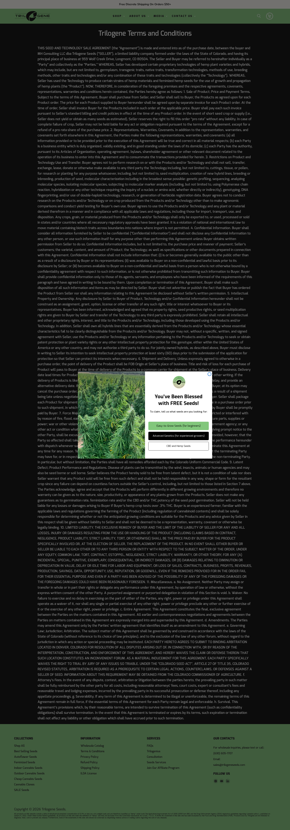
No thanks (178, 455)
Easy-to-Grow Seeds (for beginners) (179, 426)
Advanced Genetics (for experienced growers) (179, 435)
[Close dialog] (209, 374)
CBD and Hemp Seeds (178, 446)
